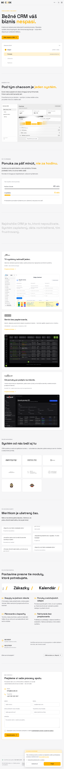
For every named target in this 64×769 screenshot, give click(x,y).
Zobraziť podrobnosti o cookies (36, 760)
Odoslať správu (10, 735)
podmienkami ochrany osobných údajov (43, 730)
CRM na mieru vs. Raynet (52, 655)
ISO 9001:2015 (18, 760)
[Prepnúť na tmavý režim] (58, 2)
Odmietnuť (35, 764)
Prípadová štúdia (9, 269)
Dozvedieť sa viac (44, 757)
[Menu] (62, 2)
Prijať (52, 764)
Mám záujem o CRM (9, 37)
